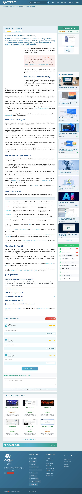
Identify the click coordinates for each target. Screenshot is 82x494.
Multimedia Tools (50, 468)
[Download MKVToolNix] (29, 403)
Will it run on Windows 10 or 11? (14, 300)
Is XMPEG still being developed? (14, 293)
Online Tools (34, 454)
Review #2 (11, 341)
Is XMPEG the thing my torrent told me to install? (19, 279)
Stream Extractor (34, 467)
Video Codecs (50, 463)
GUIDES (71, 2)
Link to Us (11, 473)
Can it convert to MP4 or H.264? (14, 296)
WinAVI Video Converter (21, 229)
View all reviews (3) (29, 368)
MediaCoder (8, 210)
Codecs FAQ (67, 459)
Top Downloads (50, 470)
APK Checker (33, 475)
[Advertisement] (41, 17)
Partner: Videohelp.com (33, 491)
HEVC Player (33, 461)
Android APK (49, 458)
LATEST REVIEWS (10, 319)
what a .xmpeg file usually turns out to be (36, 64)
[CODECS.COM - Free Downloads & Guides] (8, 459)
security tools (8, 115)
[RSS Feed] (5, 473)
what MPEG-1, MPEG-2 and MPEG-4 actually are (24, 270)
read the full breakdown (41, 108)
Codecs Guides (50, 475)
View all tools (34, 484)
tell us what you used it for (41, 308)
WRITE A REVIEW (51, 318)
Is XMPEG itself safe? (11, 289)
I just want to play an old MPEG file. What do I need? (20, 304)
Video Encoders (27, 235)
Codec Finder (35, 185)
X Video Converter (35, 229)
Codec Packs (49, 465)
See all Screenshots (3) (69, 46)
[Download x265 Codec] (47, 403)
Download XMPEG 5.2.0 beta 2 (13, 308)
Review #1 (11, 326)
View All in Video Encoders (29, 439)
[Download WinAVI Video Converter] (12, 403)
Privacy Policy (68, 461)
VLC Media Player (15, 180)
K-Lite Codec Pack (45, 180)
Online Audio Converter (35, 481)
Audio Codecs (50, 460)
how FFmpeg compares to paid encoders (35, 240)
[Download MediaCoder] (29, 422)
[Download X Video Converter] (47, 422)
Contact (67, 466)
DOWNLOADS (55, 2)
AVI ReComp (8, 219)
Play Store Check (34, 478)
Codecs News (50, 473)
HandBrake (8, 201)
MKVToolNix (8, 214)
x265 (30, 224)
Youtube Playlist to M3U (36, 470)
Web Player (33, 464)
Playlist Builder (34, 472)
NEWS (77, 2)
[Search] (48, 2)
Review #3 (11, 356)
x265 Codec (47, 407)
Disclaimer (67, 464)
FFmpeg (7, 206)
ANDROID (64, 2)
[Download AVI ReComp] (12, 422)
